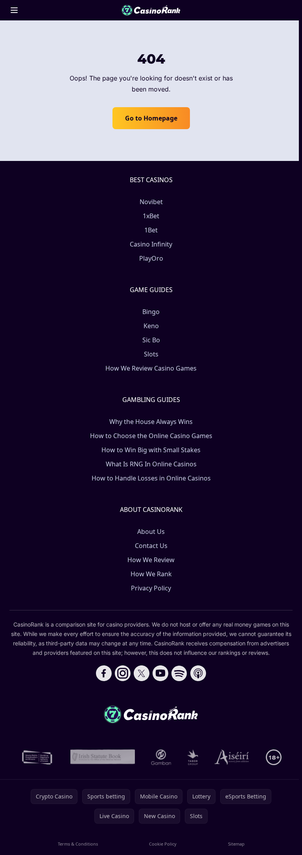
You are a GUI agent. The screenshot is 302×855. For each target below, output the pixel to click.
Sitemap (236, 844)
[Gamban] (161, 757)
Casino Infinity (151, 244)
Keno (151, 326)
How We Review (151, 559)
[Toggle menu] (14, 10)
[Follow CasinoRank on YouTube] (160, 673)
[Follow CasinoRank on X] (141, 673)
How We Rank (151, 574)
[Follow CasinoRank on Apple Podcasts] (198, 673)
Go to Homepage (151, 118)
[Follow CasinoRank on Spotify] (179, 673)
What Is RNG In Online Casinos (151, 464)
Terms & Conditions (78, 844)
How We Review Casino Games (151, 368)
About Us (151, 531)
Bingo (151, 311)
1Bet (151, 230)
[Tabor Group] (193, 757)
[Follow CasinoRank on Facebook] (104, 673)
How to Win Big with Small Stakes (151, 450)
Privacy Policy (151, 588)
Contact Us (151, 545)
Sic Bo (151, 340)
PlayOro (151, 258)
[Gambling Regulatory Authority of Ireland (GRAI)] (38, 757)
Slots (151, 354)
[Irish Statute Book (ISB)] (102, 757)
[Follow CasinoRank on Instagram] (123, 673)
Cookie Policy (163, 844)
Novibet (151, 201)
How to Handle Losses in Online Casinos (151, 478)
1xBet (151, 216)
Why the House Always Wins (151, 421)
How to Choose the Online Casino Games (151, 435)
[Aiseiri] (232, 757)
